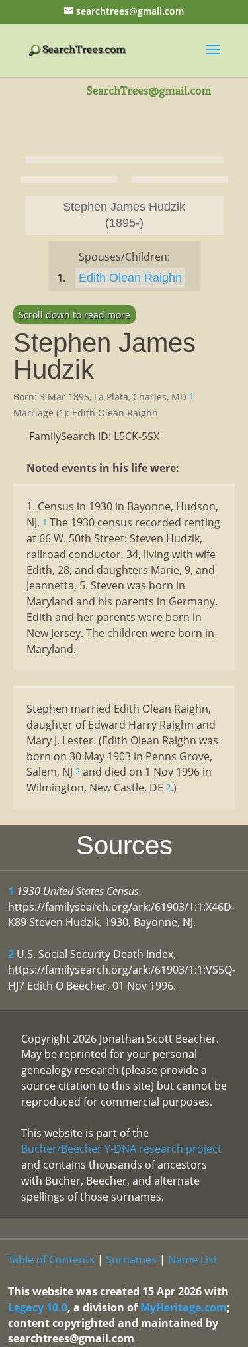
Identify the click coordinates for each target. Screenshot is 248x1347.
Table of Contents (51, 1259)
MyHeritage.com (183, 1307)
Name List (193, 1259)
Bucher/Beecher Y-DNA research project (121, 1149)
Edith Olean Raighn (130, 277)
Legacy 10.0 (37, 1307)
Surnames (131, 1259)
